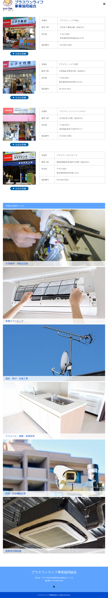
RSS (54, 586)
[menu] (104, 4)
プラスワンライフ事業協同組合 (54, 572)
